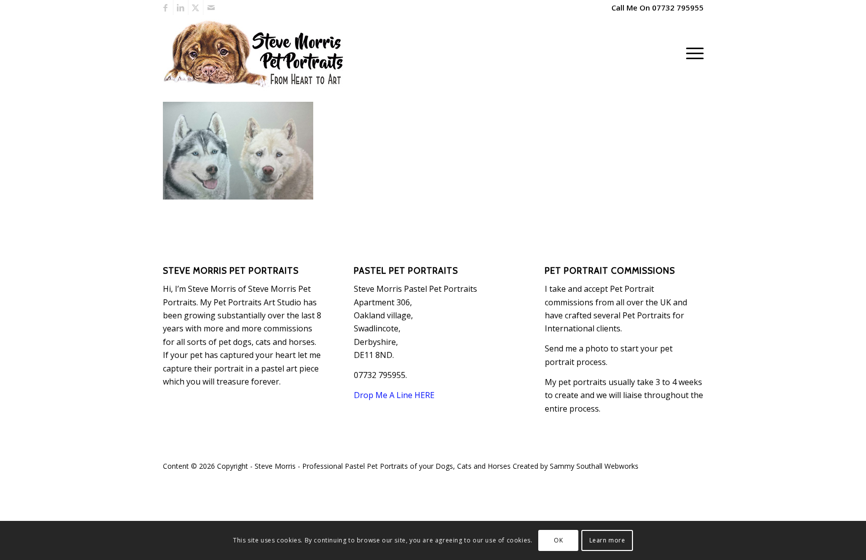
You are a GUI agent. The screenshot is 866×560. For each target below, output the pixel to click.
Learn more (607, 540)
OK (558, 540)
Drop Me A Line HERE (394, 395)
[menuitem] (692, 53)
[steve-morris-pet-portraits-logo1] (255, 53)
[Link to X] (195, 7)
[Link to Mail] (211, 7)
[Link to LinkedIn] (180, 7)
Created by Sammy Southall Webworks (575, 466)
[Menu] (692, 53)
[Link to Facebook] (165, 7)
